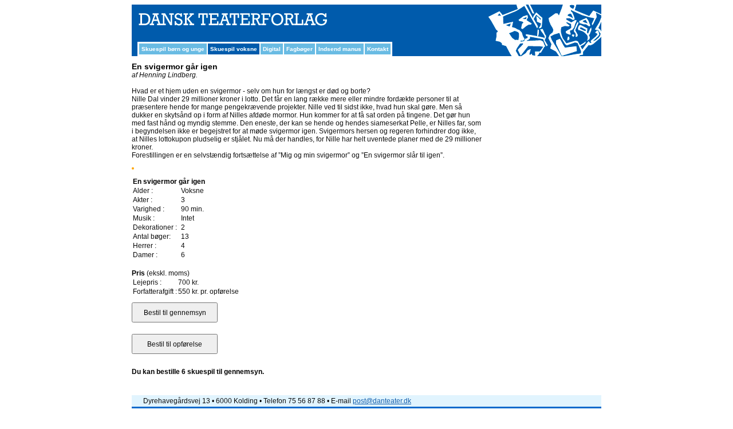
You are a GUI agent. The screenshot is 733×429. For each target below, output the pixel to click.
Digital (272, 49)
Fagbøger (299, 49)
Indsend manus (339, 49)
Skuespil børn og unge (172, 49)
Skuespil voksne (233, 49)
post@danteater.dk (382, 401)
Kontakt (377, 49)
